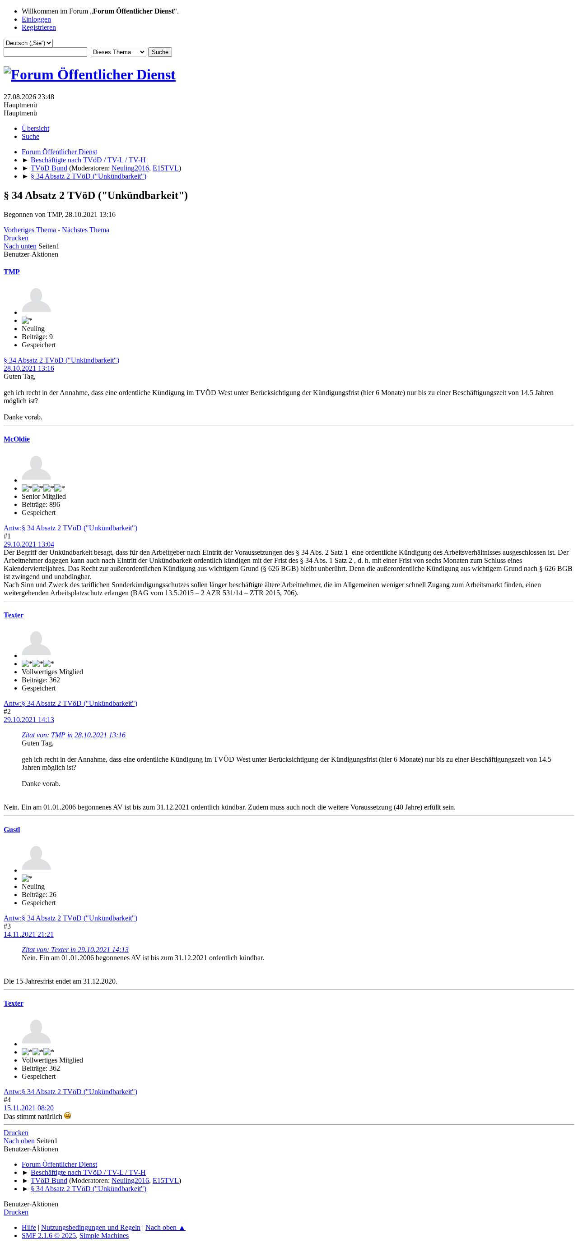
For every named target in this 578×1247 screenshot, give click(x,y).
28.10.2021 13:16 (29, 368)
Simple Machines (104, 1235)
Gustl (12, 829)
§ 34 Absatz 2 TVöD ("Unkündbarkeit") (61, 360)
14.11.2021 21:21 (29, 934)
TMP (12, 272)
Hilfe (29, 1227)
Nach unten (20, 246)
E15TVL (166, 168)
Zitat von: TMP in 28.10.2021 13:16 (74, 735)
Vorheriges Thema (30, 230)
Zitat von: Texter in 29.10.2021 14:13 (75, 949)
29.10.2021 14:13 (29, 719)
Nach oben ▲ (165, 1227)
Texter (13, 615)
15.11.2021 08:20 (29, 1108)
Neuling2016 (130, 168)
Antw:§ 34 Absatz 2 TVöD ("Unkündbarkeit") (70, 528)
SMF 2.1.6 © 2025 (49, 1235)
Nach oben (19, 1141)
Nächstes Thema (85, 230)
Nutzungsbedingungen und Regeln (90, 1227)
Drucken (16, 238)
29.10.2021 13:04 (29, 544)
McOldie (17, 439)
